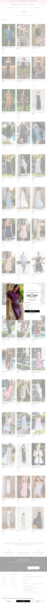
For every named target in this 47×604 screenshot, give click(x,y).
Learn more (31, 598)
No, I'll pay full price (32, 313)
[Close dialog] (39, 285)
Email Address (27, 302)
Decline (37, 601)
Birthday (27, 306)
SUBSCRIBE (32, 311)
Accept (23, 601)
